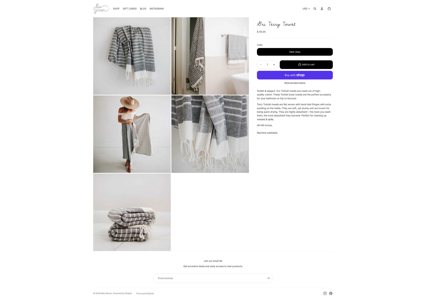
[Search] (315, 8)
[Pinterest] (331, 293)
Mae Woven (106, 293)
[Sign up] (268, 278)
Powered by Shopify (122, 293)
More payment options (295, 83)
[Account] (321, 8)
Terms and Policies (145, 293)
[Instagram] (325, 293)
